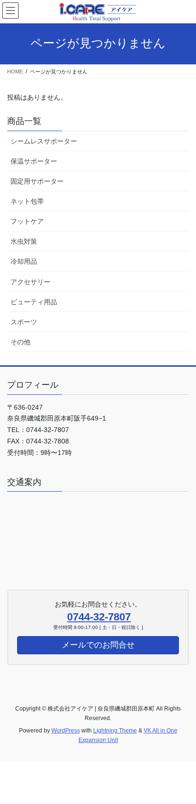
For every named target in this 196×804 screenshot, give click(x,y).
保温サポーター (33, 161)
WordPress (65, 730)
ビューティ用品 (33, 302)
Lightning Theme (115, 730)
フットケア (27, 221)
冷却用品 (23, 261)
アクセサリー (30, 282)
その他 (20, 342)
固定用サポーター (37, 181)
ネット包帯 (27, 201)
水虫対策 (23, 241)
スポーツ (23, 322)
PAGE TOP (182, 771)
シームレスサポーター (43, 141)
